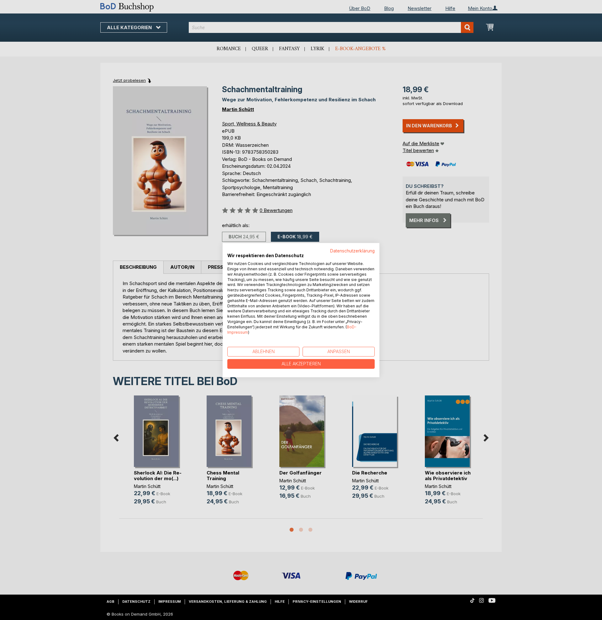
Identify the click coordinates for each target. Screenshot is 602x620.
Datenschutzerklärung (352, 250)
